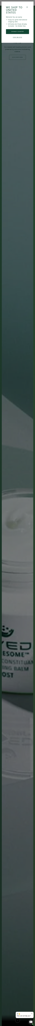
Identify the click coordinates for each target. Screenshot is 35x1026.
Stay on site (17, 37)
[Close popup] (32, 1013)
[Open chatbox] (31, 1022)
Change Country (17, 31)
